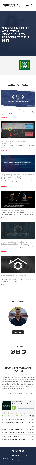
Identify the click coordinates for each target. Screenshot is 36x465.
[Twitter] (24, 352)
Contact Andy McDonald (18, 455)
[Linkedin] (18, 352)
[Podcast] (23, 451)
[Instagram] (13, 352)
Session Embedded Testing (11, 110)
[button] (27, 5)
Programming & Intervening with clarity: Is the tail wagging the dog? (17, 176)
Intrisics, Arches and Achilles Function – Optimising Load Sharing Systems (17, 243)
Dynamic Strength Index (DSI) (12, 210)
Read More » (4, 117)
